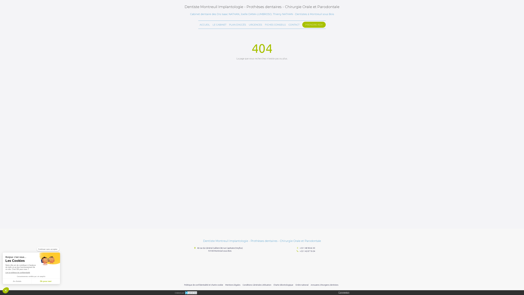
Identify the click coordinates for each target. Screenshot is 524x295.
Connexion (343, 292)
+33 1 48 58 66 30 (307, 248)
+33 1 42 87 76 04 (307, 251)
